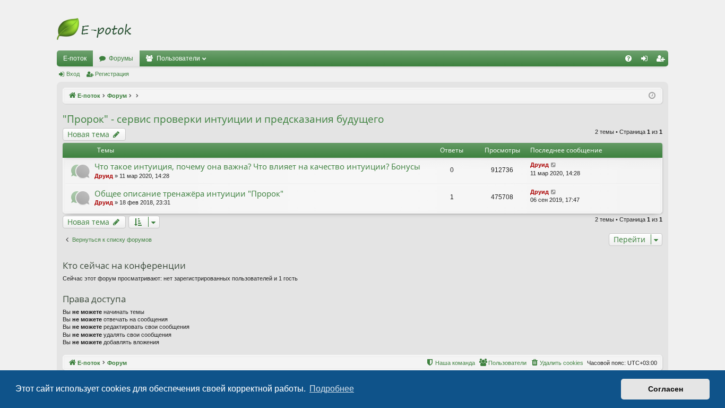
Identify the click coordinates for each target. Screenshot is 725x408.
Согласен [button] (665, 389)
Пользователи (178, 58)
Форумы (121, 58)
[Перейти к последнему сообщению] (553, 165)
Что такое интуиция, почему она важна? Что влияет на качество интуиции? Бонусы (257, 166)
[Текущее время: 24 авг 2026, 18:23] (652, 96)
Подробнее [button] (331, 388)
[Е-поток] (94, 29)
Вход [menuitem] (646, 60)
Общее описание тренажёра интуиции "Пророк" (188, 193)
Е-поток (75, 58)
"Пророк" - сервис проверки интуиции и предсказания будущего (223, 119)
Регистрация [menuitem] (662, 60)
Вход (73, 74)
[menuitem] (628, 58)
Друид (103, 176)
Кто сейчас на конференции (124, 265)
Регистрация (112, 74)
